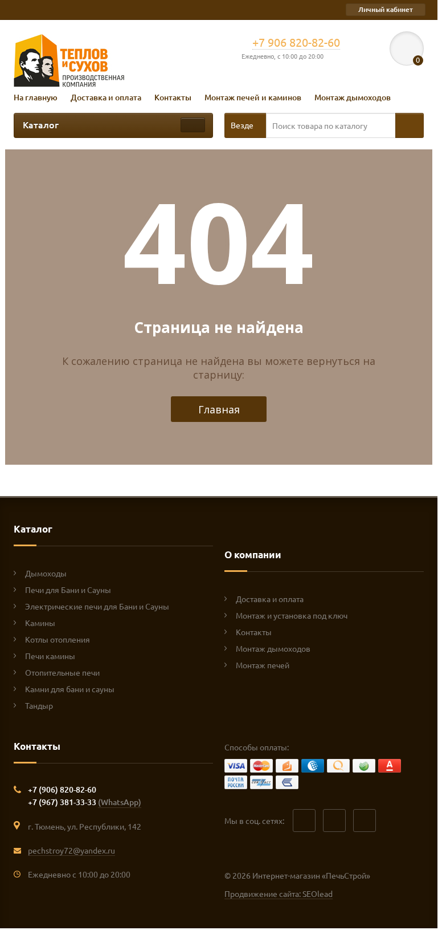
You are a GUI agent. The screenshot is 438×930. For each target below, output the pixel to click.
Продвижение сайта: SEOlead (278, 893)
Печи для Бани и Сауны (68, 589)
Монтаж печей (262, 665)
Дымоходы (46, 573)
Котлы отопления (57, 639)
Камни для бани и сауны (69, 689)
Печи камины (50, 656)
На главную (36, 97)
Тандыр (39, 705)
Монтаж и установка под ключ (291, 615)
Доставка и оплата (106, 97)
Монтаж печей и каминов (252, 97)
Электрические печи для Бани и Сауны (97, 606)
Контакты (172, 97)
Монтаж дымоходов (352, 97)
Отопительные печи (62, 672)
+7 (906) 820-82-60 (62, 789)
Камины (40, 623)
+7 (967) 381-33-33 (84, 802)
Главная (219, 409)
